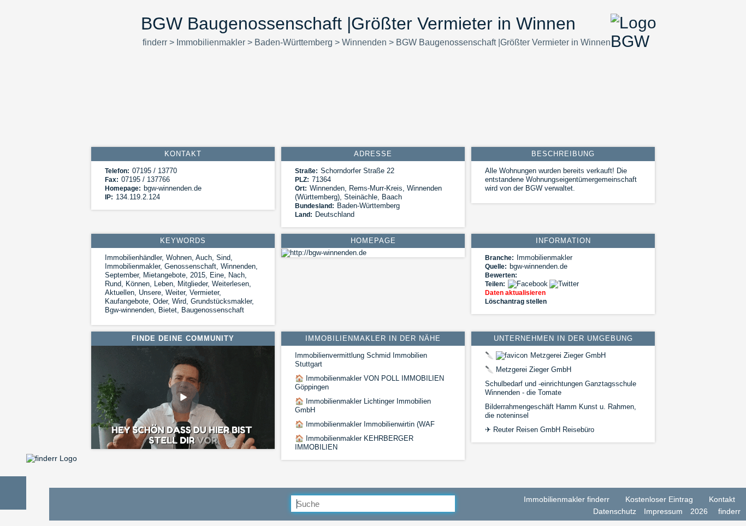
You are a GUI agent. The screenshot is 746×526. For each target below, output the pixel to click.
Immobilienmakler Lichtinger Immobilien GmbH (363, 405)
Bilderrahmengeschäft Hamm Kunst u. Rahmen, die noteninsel (560, 411)
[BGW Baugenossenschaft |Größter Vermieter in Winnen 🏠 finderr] (51, 458)
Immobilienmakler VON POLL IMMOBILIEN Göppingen (369, 382)
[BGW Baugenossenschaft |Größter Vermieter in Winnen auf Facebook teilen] (528, 284)
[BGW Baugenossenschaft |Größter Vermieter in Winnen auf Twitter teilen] (565, 284)
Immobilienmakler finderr (565, 499)
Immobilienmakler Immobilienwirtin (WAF (365, 424)
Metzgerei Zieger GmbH (545, 355)
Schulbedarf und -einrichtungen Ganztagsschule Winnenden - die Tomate (560, 388)
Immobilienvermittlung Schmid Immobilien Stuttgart (361, 359)
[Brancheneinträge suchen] (463, 504)
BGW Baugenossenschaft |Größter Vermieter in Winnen (503, 42)
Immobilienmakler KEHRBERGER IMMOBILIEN (354, 442)
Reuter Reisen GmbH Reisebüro (539, 429)
